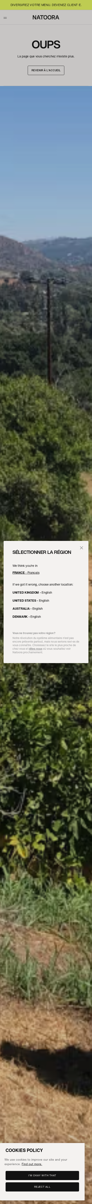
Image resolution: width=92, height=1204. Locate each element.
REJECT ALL (42, 1187)
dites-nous (35, 649)
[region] (42, 1171)
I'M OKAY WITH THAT (42, 1175)
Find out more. (32, 1164)
